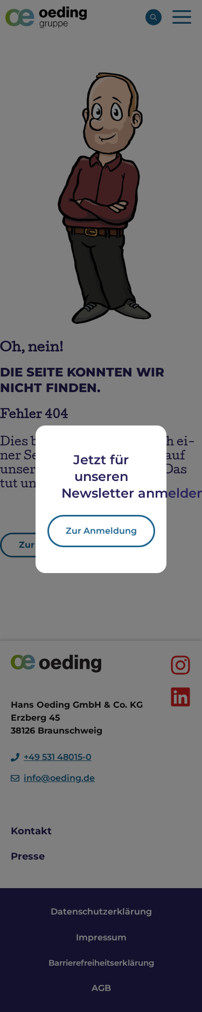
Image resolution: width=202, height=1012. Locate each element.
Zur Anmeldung (101, 531)
